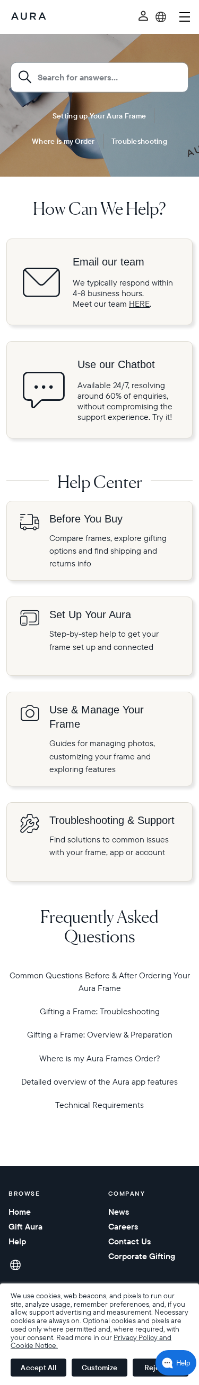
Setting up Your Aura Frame (99, 115)
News (118, 1211)
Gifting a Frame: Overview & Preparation (99, 1034)
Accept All (38, 1367)
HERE (139, 303)
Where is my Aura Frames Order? (99, 1058)
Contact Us (129, 1241)
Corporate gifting (141, 1256)
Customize (99, 1367)
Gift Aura (25, 1226)
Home (19, 1211)
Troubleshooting (139, 140)
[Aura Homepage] (28, 17)
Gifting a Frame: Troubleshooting (100, 1011)
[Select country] (161, 17)
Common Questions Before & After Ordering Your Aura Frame (100, 981)
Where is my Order (63, 140)
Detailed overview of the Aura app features (99, 1081)
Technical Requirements (99, 1104)
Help (17, 1241)
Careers (123, 1226)
